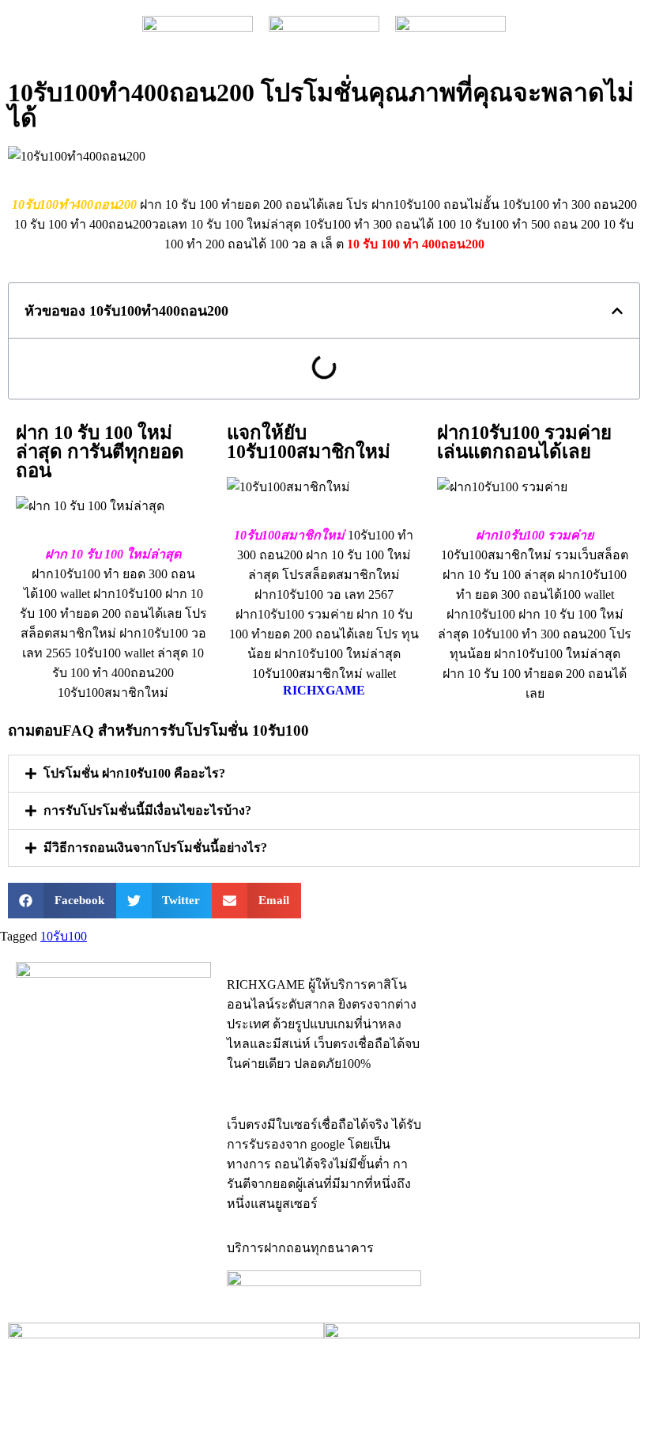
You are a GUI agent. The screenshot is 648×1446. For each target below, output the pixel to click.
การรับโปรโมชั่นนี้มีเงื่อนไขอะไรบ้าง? (147, 810)
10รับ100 (63, 936)
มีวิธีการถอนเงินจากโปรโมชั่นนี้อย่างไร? (155, 847)
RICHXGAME (324, 690)
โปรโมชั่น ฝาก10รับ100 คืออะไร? (134, 773)
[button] (617, 311)
